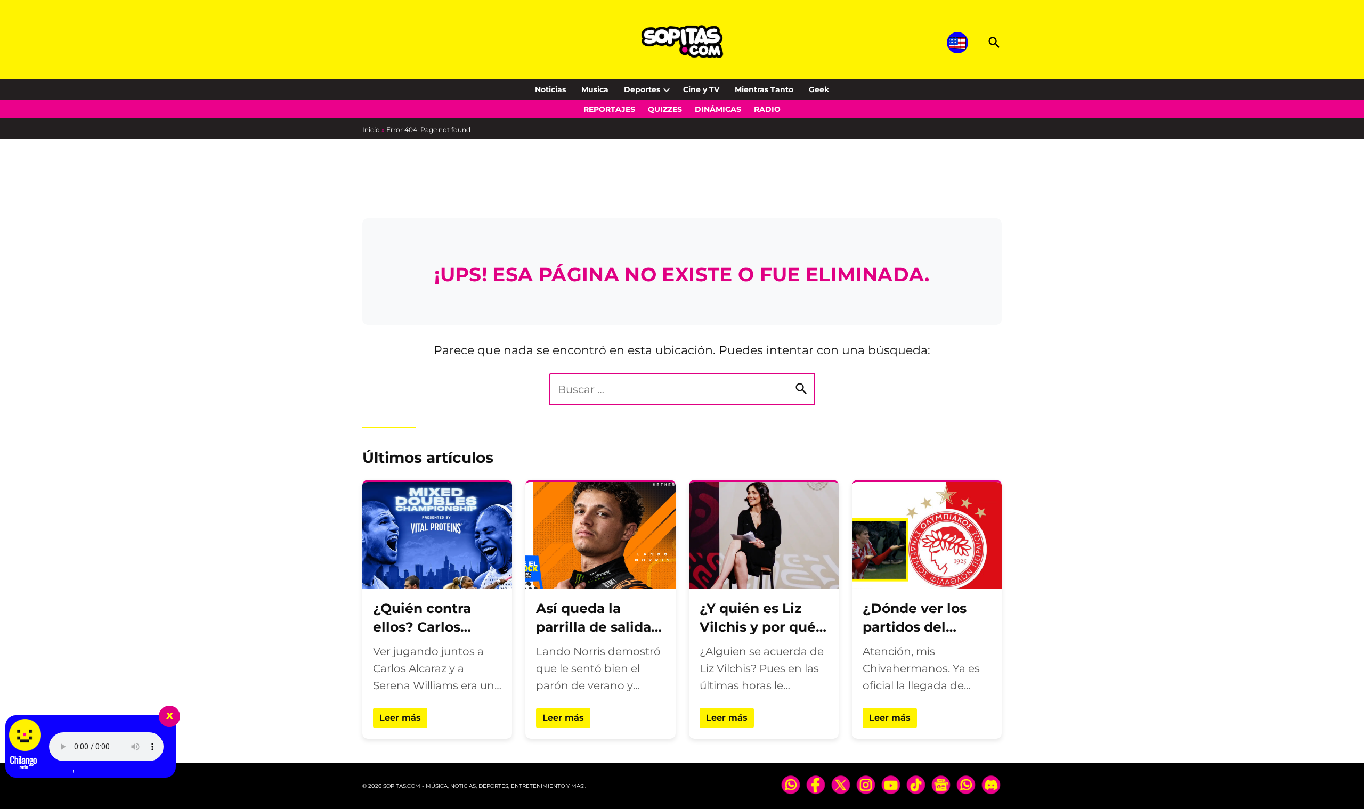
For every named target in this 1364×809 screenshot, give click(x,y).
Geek (819, 89)
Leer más (400, 718)
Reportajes (609, 109)
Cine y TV (701, 89)
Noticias (550, 89)
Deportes (642, 89)
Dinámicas (718, 109)
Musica (594, 89)
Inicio (371, 130)
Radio (767, 109)
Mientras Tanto (764, 89)
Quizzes (665, 109)
